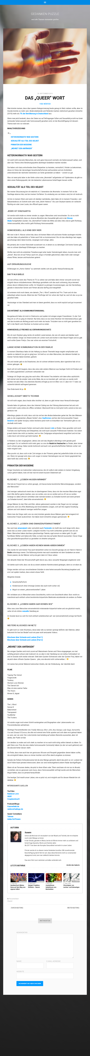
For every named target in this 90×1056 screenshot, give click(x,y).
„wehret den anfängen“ (21, 148)
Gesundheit (76, 881)
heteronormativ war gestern (24, 137)
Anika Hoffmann (14, 819)
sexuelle (25, 611)
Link (52, 428)
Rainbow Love (13, 794)
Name (19, 961)
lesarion (10, 421)
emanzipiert (22, 528)
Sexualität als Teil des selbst (25, 141)
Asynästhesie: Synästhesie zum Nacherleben (51, 887)
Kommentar (21, 932)
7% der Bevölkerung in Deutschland (34, 114)
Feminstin (48, 528)
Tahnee (10, 816)
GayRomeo (46, 418)
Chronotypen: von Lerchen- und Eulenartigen (71, 886)
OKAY (9, 796)
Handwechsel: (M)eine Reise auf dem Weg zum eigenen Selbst (17, 887)
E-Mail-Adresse (53, 961)
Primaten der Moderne (21, 145)
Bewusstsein (22, 881)
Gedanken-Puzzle (45, 14)
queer (10, 901)
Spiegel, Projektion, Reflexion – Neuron (34, 886)
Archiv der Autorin (73, 865)
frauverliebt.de (13, 806)
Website (20, 971)
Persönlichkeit (14, 899)
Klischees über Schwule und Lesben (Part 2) (25, 640)
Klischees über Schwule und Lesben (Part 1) (25, 637)
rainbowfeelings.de (15, 809)
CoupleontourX (13, 799)
